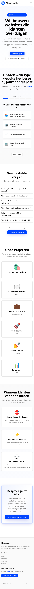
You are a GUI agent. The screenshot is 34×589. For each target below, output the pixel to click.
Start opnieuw (17, 154)
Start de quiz (17, 53)
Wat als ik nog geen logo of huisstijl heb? (15, 220)
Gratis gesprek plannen (17, 59)
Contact (3, 563)
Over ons (4, 561)
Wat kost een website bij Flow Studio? (14, 196)
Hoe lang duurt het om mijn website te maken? (14, 190)
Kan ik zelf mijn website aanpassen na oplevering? (14, 202)
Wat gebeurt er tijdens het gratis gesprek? (16, 208)
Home (3, 556)
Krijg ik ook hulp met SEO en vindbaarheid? (11, 214)
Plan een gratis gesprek (17, 232)
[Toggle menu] (31, 3)
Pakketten (4, 558)
